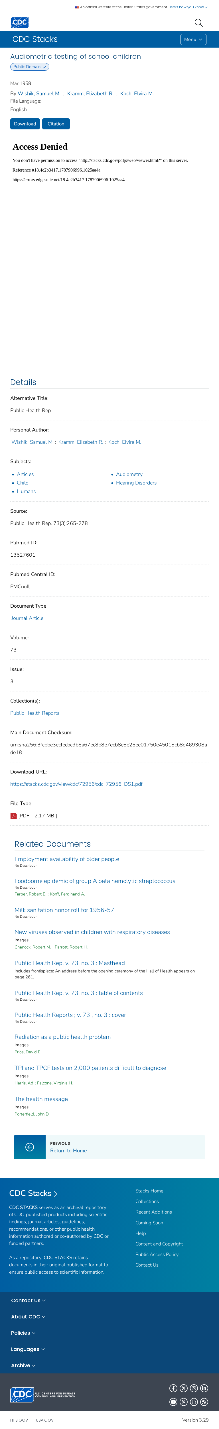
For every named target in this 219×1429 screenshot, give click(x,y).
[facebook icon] (173, 1388)
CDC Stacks (30, 1193)
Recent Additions (153, 1212)
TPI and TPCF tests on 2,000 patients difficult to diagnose (90, 1068)
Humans (26, 491)
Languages (25, 1349)
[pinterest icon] (183, 1401)
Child (23, 482)
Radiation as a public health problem (63, 1037)
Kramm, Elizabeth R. (90, 93)
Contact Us (147, 1265)
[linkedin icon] (204, 1388)
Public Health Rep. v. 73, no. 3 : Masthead (70, 963)
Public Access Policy (157, 1254)
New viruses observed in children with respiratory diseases (92, 932)
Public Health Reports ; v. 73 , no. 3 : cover (70, 1015)
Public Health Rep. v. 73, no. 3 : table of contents (79, 993)
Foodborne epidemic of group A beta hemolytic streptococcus (95, 881)
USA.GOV (45, 1420)
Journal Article (27, 618)
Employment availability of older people (67, 859)
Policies (20, 1332)
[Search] (200, 22)
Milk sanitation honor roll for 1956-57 (64, 910)
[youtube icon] (173, 1401)
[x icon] (183, 1388)
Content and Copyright (159, 1244)
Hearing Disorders (136, 482)
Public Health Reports (35, 713)
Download (25, 124)
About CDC (25, 1316)
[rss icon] (204, 1401)
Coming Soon (149, 1223)
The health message (41, 1099)
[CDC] (19, 22)
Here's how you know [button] (187, 7)
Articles (25, 474)
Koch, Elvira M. (137, 93)
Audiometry (129, 474)
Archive (20, 1365)
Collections (147, 1201)
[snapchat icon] (193, 1401)
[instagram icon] (193, 1388)
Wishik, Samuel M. (39, 93)
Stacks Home (149, 1191)
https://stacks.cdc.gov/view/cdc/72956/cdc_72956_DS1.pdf (76, 784)
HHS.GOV (19, 1420)
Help (140, 1233)
